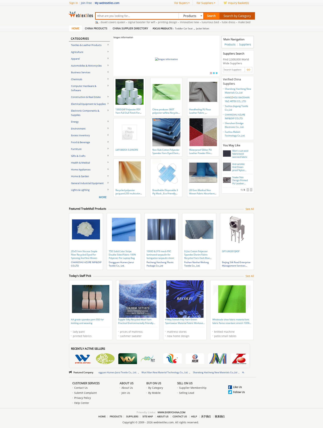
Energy (75, 121)
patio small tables (225, 336)
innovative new (178, 22)
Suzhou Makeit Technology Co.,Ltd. (235, 133)
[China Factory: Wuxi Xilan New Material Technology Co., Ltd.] (217, 359)
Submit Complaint (85, 393)
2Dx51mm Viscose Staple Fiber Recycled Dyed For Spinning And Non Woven (84, 255)
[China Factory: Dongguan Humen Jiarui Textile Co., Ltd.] (195, 359)
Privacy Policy (82, 398)
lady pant (79, 331)
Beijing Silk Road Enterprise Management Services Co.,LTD (236, 266)
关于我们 (206, 416)
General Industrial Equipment (87, 183)
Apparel (75, 58)
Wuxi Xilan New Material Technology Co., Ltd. (142, 372)
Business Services (80, 72)
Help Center (81, 403)
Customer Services (86, 383)
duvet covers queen (101, 22)
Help (194, 416)
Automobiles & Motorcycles (86, 65)
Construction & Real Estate (86, 97)
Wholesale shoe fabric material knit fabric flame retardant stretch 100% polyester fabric (231, 321)
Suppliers (245, 44)
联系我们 (220, 416)
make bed (233, 22)
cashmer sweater (130, 336)
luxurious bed (199, 22)
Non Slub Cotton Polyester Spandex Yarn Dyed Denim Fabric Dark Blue (166, 153)
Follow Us (239, 392)
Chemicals (76, 79)
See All (250, 209)
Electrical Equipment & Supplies (88, 104)
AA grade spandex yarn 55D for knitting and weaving (87, 321)
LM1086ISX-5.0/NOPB (127, 149)
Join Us (125, 393)
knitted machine (224, 331)
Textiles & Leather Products (86, 45)
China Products (96, 28)
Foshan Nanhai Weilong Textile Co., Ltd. (196, 264)
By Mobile (154, 393)
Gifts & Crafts (78, 156)
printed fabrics (82, 336)
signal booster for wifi (130, 22)
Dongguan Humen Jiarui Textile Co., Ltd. (121, 264)
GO (248, 69)
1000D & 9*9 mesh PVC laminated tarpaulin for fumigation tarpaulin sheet (160, 255)
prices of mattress (131, 331)
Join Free (86, 3)
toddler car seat (184, 28)
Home (75, 28)
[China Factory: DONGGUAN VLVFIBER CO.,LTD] (127, 359)
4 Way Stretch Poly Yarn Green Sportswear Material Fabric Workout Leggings (184, 321)
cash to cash (250, 22)
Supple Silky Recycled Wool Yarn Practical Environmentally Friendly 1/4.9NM (135, 321)
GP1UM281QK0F (230, 251)
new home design (178, 336)
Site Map (147, 416)
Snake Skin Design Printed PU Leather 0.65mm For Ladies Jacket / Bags (240, 180)
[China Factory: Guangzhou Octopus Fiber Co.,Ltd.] (150, 358)
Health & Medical (80, 162)
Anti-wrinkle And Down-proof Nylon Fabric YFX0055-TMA (240, 167)
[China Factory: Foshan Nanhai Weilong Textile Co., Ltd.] (82, 359)
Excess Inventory (80, 135)
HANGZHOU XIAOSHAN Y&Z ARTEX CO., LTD (237, 99)
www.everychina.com (171, 412)
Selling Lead (186, 393)
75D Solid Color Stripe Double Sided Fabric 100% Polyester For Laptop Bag (122, 255)
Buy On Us (153, 383)
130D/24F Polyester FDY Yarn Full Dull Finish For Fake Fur (128, 113)
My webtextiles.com (107, 3)
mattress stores (177, 331)
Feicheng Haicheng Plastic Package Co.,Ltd (160, 264)
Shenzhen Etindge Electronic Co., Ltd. (234, 125)
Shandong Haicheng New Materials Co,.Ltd (238, 90)
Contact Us (81, 387)
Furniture (76, 149)
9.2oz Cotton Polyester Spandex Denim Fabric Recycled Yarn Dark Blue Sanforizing (197, 256)
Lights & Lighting (80, 190)
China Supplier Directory (130, 28)
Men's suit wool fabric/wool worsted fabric (240, 154)
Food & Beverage (80, 142)
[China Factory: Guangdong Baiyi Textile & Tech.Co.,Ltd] (105, 359)
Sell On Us (185, 383)
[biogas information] (166, 59)
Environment (78, 128)
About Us (126, 383)
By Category (155, 387)
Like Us (237, 387)
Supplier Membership (193, 387)
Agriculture (77, 52)
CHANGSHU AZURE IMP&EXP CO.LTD (235, 116)
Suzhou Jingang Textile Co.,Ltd (236, 107)
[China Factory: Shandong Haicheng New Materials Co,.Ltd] (239, 359)
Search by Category (237, 16)
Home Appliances (80, 169)
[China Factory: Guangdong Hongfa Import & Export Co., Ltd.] (172, 359)
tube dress (217, 22)
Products (230, 44)
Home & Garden (80, 176)
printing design (156, 22)
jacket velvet (202, 28)
